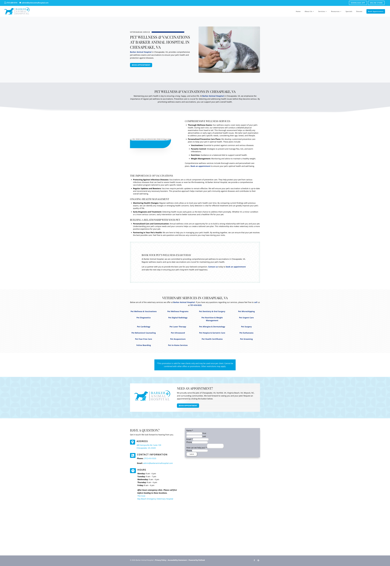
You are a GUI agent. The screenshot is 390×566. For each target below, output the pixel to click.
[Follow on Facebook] (254, 560)
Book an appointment (201, 166)
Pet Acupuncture (178, 339)
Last (204, 436)
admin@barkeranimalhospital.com (35, 3)
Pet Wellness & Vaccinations (144, 311)
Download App (358, 3)
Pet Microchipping (246, 311)
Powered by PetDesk (197, 560)
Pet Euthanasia (246, 333)
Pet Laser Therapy (178, 326)
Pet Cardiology (143, 326)
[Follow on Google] (258, 560)
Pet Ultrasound (178, 333)
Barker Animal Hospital (141, 52)
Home (298, 11)
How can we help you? (196, 447)
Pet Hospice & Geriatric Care (212, 333)
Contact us (213, 266)
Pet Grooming (246, 339)
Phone (189, 442)
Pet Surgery (246, 326)
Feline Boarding (143, 345)
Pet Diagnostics (143, 317)
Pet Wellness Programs (177, 311)
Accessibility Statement (177, 560)
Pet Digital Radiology (177, 317)
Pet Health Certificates (212, 339)
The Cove (141, 496)
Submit (192, 454)
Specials (349, 11)
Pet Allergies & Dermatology (212, 326)
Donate (359, 11)
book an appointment (236, 266)
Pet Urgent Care (246, 317)
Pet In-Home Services (178, 345)
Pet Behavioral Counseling (144, 333)
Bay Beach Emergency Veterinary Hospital (155, 499)
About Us (308, 11)
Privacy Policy (160, 560)
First (204, 433)
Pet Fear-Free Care (143, 339)
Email (189, 439)
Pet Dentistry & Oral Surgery (212, 311)
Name (189, 430)
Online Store (376, 3)
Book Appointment (376, 11)
